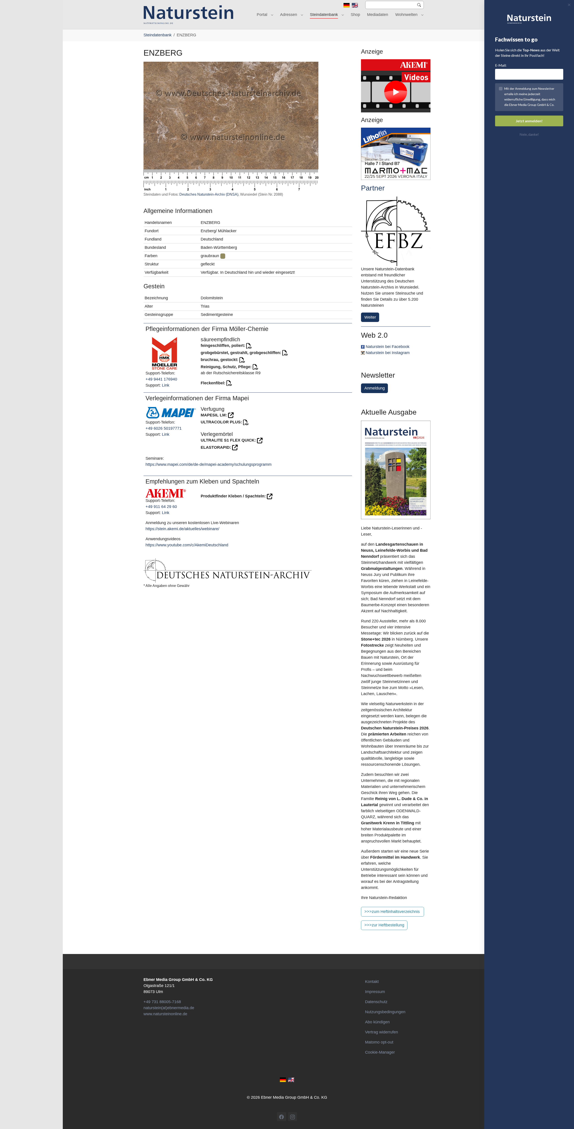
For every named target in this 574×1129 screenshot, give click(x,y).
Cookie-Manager (380, 1052)
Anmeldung (374, 388)
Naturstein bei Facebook (387, 346)
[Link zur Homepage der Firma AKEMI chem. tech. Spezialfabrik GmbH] (166, 493)
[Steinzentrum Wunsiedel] (395, 231)
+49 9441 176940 (161, 379)
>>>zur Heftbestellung (384, 925)
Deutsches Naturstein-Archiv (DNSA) (208, 194)
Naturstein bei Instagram (388, 352)
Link (165, 385)
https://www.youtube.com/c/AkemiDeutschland (187, 545)
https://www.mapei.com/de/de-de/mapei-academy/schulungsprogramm (209, 464)
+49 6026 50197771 (164, 428)
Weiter (370, 317)
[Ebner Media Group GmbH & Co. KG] (188, 15)
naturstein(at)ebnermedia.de (169, 1008)
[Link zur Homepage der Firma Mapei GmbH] (171, 412)
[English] (355, 5)
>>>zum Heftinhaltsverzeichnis (392, 911)
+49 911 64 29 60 (161, 506)
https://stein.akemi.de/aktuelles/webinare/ (182, 529)
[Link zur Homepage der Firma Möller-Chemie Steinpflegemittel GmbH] (165, 353)
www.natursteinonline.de (165, 1014)
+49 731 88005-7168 (162, 1002)
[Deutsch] (347, 5)
